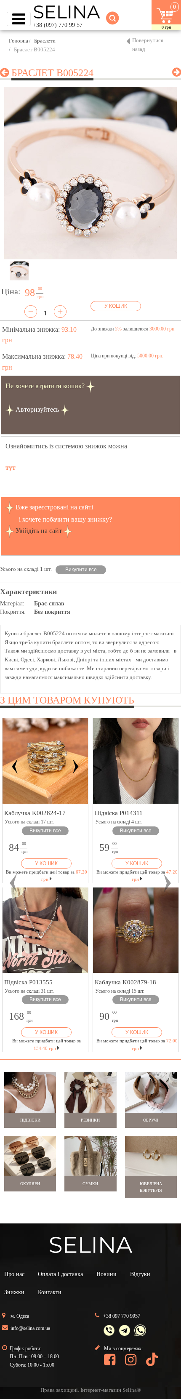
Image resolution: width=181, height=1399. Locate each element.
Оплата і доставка (60, 1274)
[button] (13, 883)
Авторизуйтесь (37, 409)
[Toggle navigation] (19, 19)
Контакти (49, 1292)
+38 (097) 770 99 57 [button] (58, 25)
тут (10, 467)
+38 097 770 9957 (121, 1316)
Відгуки (140, 1274)
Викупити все (81, 570)
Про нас (14, 1274)
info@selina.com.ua (30, 1328)
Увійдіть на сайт (39, 530)
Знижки (14, 1292)
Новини (106, 1274)
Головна (18, 40)
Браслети (45, 40)
